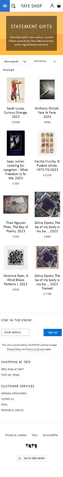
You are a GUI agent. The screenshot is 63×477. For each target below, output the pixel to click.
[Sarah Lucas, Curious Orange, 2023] (16, 90)
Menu (5, 5)
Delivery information (14, 393)
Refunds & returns (12, 410)
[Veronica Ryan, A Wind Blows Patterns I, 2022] (16, 258)
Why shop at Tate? (12, 369)
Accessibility (50, 435)
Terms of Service (35, 349)
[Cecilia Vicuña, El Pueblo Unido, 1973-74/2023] (47, 143)
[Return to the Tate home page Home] (31, 6)
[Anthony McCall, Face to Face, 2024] (47, 90)
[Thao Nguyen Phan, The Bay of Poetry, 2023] (16, 205)
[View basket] (58, 6)
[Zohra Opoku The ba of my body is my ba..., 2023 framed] (47, 258)
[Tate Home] (31, 446)
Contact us (7, 399)
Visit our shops (10, 375)
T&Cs (35, 435)
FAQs (4, 404)
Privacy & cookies (16, 435)
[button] (13, 6)
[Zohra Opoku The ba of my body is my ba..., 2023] (47, 205)
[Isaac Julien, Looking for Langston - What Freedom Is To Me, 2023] (16, 143)
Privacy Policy (14, 349)
